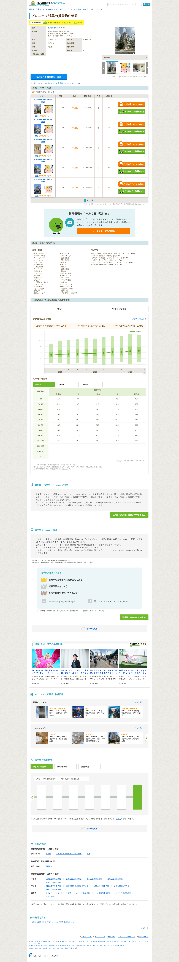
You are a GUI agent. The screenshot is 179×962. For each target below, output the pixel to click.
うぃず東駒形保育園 (103, 893)
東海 (54, 948)
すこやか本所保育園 (123, 893)
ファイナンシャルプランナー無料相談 (111, 945)
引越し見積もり (72, 945)
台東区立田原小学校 (115, 879)
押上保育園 (50, 896)
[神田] (41, 797)
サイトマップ (100, 937)
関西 (58, 948)
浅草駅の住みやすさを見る (134, 617)
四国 (62, 948)
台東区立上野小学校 (74, 879)
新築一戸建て (127, 941)
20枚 (37, 136)
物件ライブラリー (92, 945)
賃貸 (75, 23)
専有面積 (38, 384)
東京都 (78, 9)
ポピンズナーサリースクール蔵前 (58, 893)
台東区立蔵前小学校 (53, 882)
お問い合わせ (143, 937)
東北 (36, 948)
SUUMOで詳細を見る (131, 111)
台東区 (85, 9)
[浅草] (137, 797)
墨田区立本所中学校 (53, 886)
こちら (118, 819)
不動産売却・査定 (53, 945)
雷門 (88, 854)
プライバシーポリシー (126, 937)
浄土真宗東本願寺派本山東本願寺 (69, 854)
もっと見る (139, 702)
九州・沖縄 (72, 948)
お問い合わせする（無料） (131, 104)
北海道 (31, 948)
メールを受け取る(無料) (103, 231)
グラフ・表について (139, 319)
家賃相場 (94, 941)
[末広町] (57, 797)
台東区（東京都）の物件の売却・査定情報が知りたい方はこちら (55, 83)
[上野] (89, 797)
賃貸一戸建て (85, 941)
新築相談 (63, 945)
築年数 (61, 384)
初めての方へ (86, 937)
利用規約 (111, 937)
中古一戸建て (137, 941)
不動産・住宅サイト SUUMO (40, 9)
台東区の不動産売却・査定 (48, 77)
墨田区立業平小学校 (94, 879)
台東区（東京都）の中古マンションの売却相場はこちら (52, 922)
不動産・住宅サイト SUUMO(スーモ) (41, 941)
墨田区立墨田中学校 (53, 889)
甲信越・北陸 (47, 948)
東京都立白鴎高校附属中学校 (77, 886)
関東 (40, 948)
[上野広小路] (73, 797)
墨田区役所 (50, 866)
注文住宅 (32, 945)
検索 (147, 4)
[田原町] (121, 797)
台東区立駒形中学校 (121, 886)
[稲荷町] (105, 797)
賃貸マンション (65, 941)
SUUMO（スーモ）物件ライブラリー (47, 3)
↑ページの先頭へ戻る (143, 928)
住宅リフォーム (41, 945)
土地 (144, 941)
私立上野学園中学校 (101, 886)
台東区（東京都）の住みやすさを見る (129, 515)
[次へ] (146, 738)
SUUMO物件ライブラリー (64, 9)
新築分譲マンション (104, 941)
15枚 (37, 116)
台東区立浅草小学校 (53, 879)
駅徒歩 (85, 384)
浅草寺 (48, 854)
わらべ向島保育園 (83, 893)
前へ (32, 797)
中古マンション (117, 941)
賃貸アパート (75, 941)
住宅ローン (82, 945)
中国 (66, 948)
